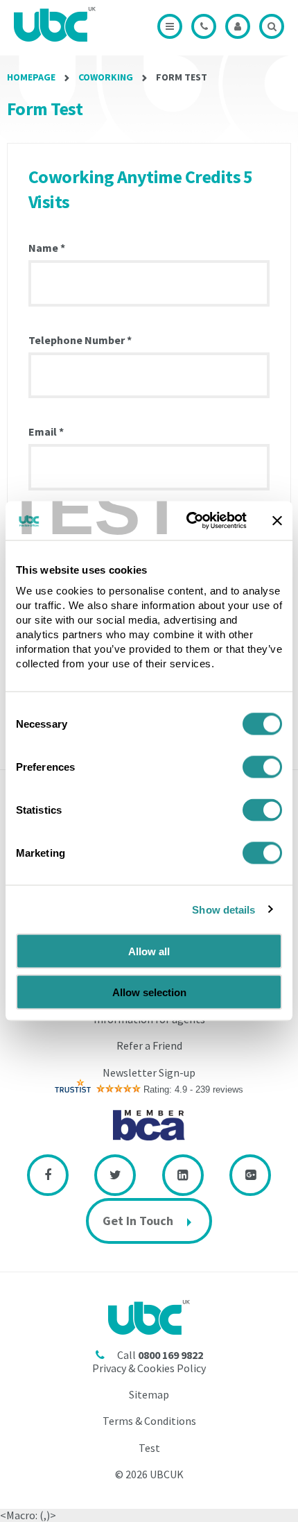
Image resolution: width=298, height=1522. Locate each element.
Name (46, 248)
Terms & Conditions (149, 1421)
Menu (169, 26)
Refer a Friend (149, 1045)
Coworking (105, 77)
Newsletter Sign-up (149, 1072)
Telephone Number (80, 340)
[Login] (237, 26)
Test (149, 1448)
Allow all (149, 951)
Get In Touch (138, 1221)
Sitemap (149, 1394)
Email (46, 432)
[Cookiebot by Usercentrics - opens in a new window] (187, 521)
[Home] (59, 24)
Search (271, 26)
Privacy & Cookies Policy (149, 1368)
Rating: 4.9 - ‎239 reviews (193, 1089)
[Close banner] (277, 520)
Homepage (31, 77)
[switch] (262, 767)
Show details (223, 909)
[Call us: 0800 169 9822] (203, 26)
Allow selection (149, 992)
